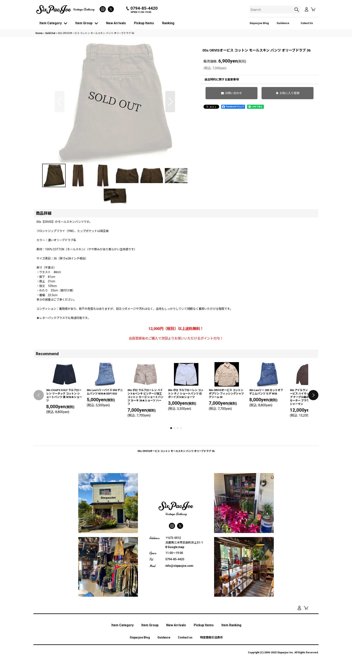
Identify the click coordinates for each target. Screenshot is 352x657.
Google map (176, 547)
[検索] (297, 10)
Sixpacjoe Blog (259, 23)
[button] (59, 101)
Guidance (283, 23)
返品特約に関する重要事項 (222, 79)
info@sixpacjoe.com (179, 565)
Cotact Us (307, 23)
